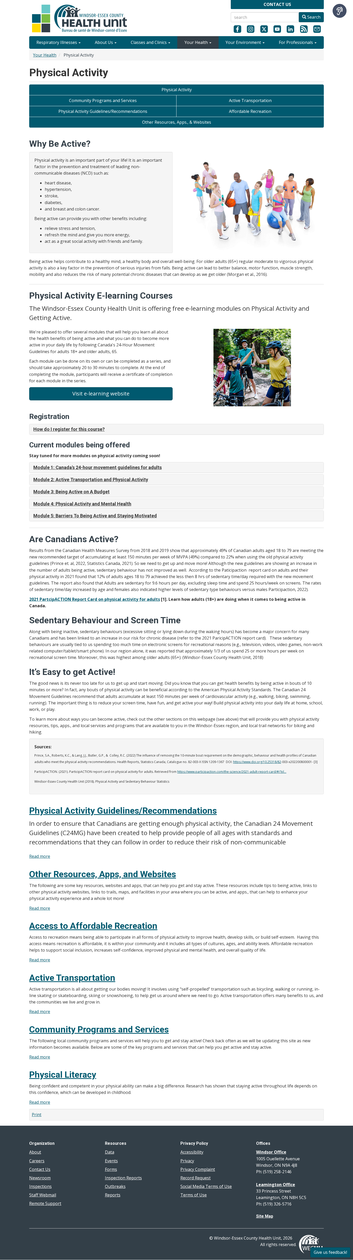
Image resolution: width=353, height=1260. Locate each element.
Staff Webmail (42, 1195)
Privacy (187, 1161)
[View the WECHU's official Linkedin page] (290, 29)
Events (111, 1161)
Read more (39, 856)
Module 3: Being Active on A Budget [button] (71, 491)
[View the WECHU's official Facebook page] (237, 29)
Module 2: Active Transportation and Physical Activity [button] (90, 479)
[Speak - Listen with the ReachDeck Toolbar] (340, 11)
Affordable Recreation (250, 111)
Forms (111, 1169)
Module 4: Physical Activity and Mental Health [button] (82, 504)
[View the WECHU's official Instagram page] (250, 29)
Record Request (195, 1178)
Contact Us (39, 1169)
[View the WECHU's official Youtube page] (277, 29)
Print (36, 1114)
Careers (36, 1161)
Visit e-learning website (100, 393)
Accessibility (191, 1152)
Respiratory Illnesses (57, 42)
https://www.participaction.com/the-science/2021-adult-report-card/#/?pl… (231, 771)
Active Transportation (250, 100)
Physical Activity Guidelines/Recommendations (102, 111)
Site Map (264, 1216)
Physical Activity (177, 89)
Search (313, 17)
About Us (104, 42)
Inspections (40, 1186)
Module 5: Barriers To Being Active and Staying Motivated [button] (95, 515)
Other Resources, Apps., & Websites (176, 122)
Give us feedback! (330, 1252)
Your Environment (244, 42)
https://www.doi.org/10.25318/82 (257, 762)
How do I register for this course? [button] (69, 429)
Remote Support (45, 1203)
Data (109, 1152)
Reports (112, 1195)
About (35, 1152)
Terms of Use (193, 1195)
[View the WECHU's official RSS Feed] (303, 29)
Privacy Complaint (197, 1169)
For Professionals (296, 42)
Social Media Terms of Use (206, 1186)
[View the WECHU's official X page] (264, 29)
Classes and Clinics (149, 42)
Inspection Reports (123, 1178)
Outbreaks (115, 1186)
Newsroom (40, 1178)
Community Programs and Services (103, 100)
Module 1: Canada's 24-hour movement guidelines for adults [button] (97, 467)
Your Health (197, 42)
